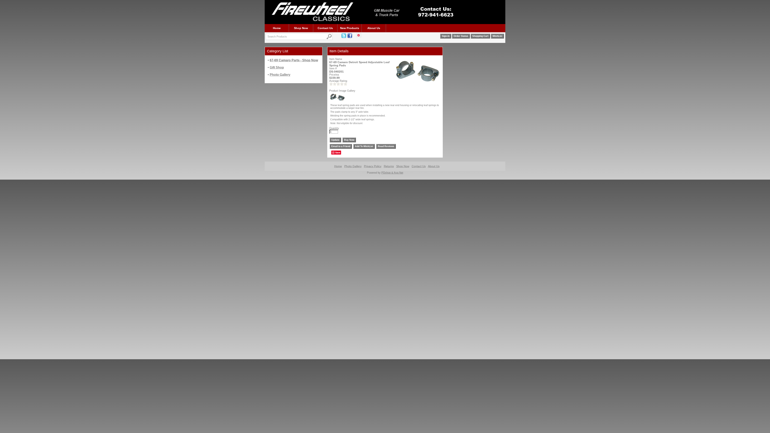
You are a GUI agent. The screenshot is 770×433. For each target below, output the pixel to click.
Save (337, 152)
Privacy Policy (372, 166)
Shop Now (301, 28)
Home (277, 28)
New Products (349, 28)
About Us (373, 28)
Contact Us (325, 28)
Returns (389, 166)
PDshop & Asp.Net (392, 172)
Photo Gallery (353, 166)
